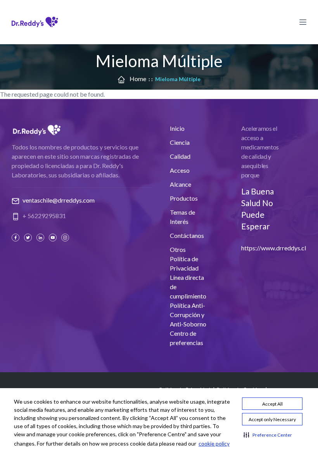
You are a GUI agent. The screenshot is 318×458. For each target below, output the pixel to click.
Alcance (180, 184)
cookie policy (214, 443)
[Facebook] (16, 237)
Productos (184, 198)
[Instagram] (66, 237)
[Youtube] (53, 237)
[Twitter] (28, 237)
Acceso (180, 170)
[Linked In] (41, 237)
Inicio (177, 128)
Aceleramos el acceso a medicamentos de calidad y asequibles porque (260, 152)
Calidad (180, 156)
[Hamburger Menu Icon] (302, 21)
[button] (268, 435)
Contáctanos (187, 235)
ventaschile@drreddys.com (58, 200)
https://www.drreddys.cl (273, 248)
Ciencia (180, 142)
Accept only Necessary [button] (272, 419)
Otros (178, 249)
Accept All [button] (272, 404)
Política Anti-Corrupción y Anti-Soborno (188, 315)
